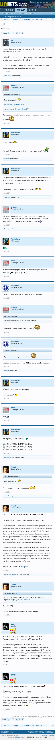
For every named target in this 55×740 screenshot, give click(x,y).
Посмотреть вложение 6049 (14, 104)
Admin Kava (7, 75)
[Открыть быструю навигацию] (52, 19)
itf (8, 29)
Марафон (25, 567)
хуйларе (6, 158)
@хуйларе (18, 109)
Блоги (32, 9)
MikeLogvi (6, 229)
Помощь (49, 732)
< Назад (4, 33)
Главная (8, 9)
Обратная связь (36, 732)
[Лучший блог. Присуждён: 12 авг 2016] (14, 631)
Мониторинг (35, 13)
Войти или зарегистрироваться (40, 2)
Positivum (6, 197)
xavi (13, 457)
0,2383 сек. (17, 737)
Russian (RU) (7, 732)
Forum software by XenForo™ (10, 735)
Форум (21, 10)
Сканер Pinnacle (12, 16)
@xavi (24, 109)
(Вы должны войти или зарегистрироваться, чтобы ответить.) (33, 717)
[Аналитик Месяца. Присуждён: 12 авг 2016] (11, 631)
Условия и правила (48, 735)
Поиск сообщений (9, 13)
